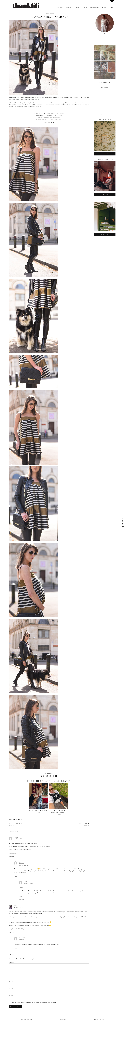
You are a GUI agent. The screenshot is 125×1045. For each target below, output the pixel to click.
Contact (112, 7)
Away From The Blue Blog (16, 929)
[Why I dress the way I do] (38, 796)
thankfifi (16, 1043)
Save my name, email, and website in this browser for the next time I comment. (34, 1002)
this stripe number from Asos (80, 103)
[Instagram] (44, 776)
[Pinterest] (47, 776)
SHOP (85, 7)
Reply (12, 856)
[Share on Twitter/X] (16, 819)
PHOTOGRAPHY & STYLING (98, 7)
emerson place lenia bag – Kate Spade (49, 117)
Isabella (84, 824)
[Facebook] (50, 776)
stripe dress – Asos (52, 113)
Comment (12, 962)
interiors (60, 7)
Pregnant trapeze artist (49, 17)
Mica (15, 906)
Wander (16, 824)
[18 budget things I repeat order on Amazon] (58, 796)
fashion (51, 13)
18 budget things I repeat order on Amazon (58, 813)
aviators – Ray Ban (41, 119)
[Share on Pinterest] (19, 819)
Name (11, 982)
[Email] (56, 776)
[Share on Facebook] (14, 819)
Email (11, 989)
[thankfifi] (26, 5)
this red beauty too (36, 106)
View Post (104, 63)
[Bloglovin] (53, 776)
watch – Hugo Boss (55, 119)
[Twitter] (41, 776)
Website (11, 995)
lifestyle (69, 7)
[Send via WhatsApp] (21, 819)
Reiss (60, 115)
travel (78, 7)
